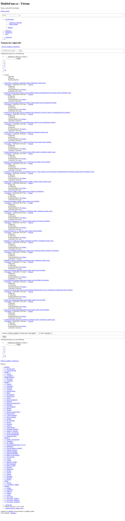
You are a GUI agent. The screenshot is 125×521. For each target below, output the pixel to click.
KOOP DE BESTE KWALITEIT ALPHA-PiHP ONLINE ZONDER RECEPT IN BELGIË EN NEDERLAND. (37, 93)
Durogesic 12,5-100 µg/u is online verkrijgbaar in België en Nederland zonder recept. (29, 241)
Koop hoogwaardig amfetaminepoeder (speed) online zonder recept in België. (26, 310)
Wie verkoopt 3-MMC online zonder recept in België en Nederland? (24, 191)
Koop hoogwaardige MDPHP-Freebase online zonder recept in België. (24, 270)
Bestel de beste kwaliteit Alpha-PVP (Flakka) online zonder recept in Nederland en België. (30, 102)
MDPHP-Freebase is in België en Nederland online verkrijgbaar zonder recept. (27, 260)
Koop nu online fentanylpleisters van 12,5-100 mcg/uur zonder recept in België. (27, 162)
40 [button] (5, 70)
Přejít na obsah (5, 11)
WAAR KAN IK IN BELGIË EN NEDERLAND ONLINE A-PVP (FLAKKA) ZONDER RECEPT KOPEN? (37, 112)
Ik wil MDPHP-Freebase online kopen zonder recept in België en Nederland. (26, 280)
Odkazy (31, 153)
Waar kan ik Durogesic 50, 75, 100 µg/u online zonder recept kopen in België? (27, 221)
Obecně (31, 84)
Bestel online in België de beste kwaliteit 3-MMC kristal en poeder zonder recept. (27, 181)
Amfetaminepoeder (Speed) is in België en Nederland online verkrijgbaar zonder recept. (29, 319)
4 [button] (4, 65)
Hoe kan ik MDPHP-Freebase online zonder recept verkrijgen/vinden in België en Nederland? (31, 250)
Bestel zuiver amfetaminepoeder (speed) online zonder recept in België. (24, 300)
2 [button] (4, 62)
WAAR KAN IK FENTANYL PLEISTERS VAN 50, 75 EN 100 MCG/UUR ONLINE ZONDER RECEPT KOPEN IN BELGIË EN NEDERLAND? (49, 171)
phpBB (10, 511)
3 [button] (4, 63)
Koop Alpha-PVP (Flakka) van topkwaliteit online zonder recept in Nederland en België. (30, 122)
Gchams (8, 84)
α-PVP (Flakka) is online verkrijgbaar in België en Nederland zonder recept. (26, 132)
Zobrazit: (5, 333)
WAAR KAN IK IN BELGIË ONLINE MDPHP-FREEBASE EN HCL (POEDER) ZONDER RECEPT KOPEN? (38, 290)
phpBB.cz (13, 513)
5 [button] (4, 67)
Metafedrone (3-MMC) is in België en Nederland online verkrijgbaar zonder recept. (28, 211)
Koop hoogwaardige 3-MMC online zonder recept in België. (21, 201)
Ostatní (31, 163)
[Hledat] (20, 15)
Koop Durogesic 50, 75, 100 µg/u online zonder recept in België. (23, 231)
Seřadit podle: (24, 333)
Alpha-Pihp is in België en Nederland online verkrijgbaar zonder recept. (25, 83)
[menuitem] (15, 22)
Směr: (42, 333)
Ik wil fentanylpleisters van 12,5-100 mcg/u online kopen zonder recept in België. (27, 142)
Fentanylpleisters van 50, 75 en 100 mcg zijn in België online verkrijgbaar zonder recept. (30, 152)
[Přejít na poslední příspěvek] (26, 89)
